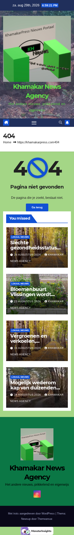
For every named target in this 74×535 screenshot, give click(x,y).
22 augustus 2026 (28, 301)
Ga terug (37, 207)
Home (7, 142)
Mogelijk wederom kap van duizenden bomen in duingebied (36, 388)
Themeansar (44, 518)
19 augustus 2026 (28, 348)
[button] (60, 122)
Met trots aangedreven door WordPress (32, 513)
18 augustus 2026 (28, 394)
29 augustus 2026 (28, 254)
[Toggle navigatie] (34, 123)
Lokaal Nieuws (20, 237)
